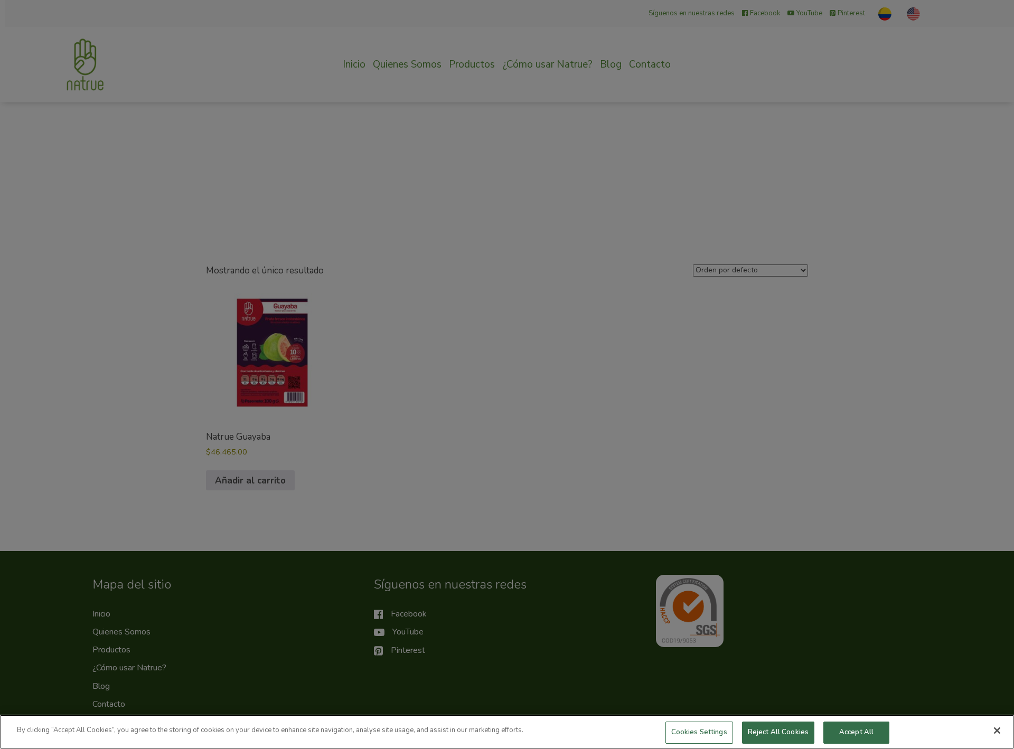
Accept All (856, 732)
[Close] (997, 730)
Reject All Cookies (778, 732)
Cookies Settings (699, 732)
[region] (507, 732)
